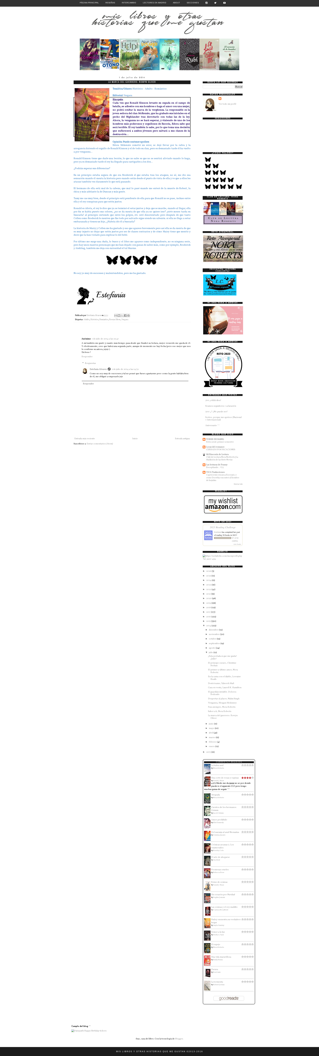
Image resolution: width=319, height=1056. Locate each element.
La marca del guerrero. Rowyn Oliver (223, 717)
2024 (209, 580)
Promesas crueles (220, 869)
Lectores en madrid (154, 3)
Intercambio (129, 3)
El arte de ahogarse (220, 857)
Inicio (135, 438)
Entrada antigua (182, 438)
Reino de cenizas (219, 882)
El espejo (215, 944)
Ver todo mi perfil (227, 104)
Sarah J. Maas (218, 780)
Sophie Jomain (219, 897)
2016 (208, 616)
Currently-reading (229, 762)
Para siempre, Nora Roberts (221, 707)
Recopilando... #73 (215, 467)
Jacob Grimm (218, 813)
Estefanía (217, 532)
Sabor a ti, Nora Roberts (219, 711)
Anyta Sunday (218, 925)
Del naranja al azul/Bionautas (225, 832)
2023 (209, 584)
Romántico (103, 319)
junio (211, 723)
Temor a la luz (218, 932)
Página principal (89, 3)
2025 (209, 575)
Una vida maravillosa (221, 957)
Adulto (86, 319)
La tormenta (217, 982)
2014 (209, 625)
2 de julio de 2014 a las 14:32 (125, 369)
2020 (209, 598)
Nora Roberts (218, 768)
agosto (212, 648)
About (176, 3)
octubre (213, 638)
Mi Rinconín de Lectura (217, 454)
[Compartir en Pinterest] (128, 315)
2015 (208, 621)
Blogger (179, 1038)
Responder (87, 356)
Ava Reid (216, 860)
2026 (209, 571)
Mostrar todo (238, 484)
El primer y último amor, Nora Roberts (223, 671)
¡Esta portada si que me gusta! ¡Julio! (222, 657)
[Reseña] (90, 69)
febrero (213, 742)
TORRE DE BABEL (215, 439)
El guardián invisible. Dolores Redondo (222, 693)
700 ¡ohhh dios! (213, 400)
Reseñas (110, 3)
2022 (209, 589)
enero (212, 746)
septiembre (214, 643)
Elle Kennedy (218, 822)
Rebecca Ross (218, 872)
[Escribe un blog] (119, 315)
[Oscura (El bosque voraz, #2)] (208, 977)
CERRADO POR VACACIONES (220, 449)
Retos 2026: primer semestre (220, 442)
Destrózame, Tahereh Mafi (221, 683)
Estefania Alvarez (98, 369)
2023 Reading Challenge (223, 527)
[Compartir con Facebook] (125, 315)
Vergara (124, 319)
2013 (208, 752)
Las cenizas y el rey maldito (224, 907)
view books (237, 544)
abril (211, 732)
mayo (212, 728)
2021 (208, 594)
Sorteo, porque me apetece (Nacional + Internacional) (223, 419)
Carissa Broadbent (220, 910)
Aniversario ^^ (212, 425)
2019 (209, 603)
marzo (212, 737)
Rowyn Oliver (114, 319)
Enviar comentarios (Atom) (100, 443)
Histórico (94, 319)
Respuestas (90, 363)
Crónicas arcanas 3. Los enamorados (222, 846)
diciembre (214, 629)
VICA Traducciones (215, 472)
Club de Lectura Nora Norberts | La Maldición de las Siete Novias (222, 458)
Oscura (214, 969)
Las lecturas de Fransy (216, 464)
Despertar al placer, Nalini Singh (223, 698)
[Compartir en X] (122, 315)
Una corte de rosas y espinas (225, 777)
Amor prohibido (219, 819)
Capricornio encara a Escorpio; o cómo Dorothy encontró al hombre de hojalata (222, 477)
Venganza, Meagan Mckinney (222, 702)
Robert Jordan (218, 984)
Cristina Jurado (219, 835)
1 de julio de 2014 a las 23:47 (105, 338)
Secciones (193, 3)
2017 (208, 612)
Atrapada (215, 794)
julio (211, 652)
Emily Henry (218, 960)
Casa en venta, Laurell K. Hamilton (224, 687)
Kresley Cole (218, 850)
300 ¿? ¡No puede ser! (216, 411)
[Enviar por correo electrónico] (115, 315)
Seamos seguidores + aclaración (220, 406)
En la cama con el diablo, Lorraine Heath (224, 678)
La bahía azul (217, 765)
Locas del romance (215, 447)
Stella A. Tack (218, 935)
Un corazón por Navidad (223, 894)
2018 (208, 607)
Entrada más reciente (84, 438)
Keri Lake (217, 972)
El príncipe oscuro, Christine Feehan (222, 664)
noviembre (214, 634)
